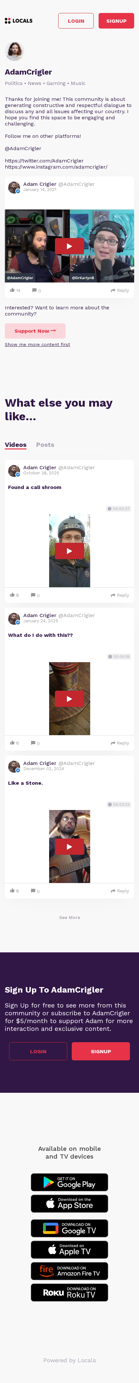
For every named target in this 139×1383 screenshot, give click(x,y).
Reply (123, 290)
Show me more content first (37, 344)
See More (69, 917)
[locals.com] (18, 21)
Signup (116, 21)
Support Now (32, 331)
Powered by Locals (69, 1360)
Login (76, 21)
